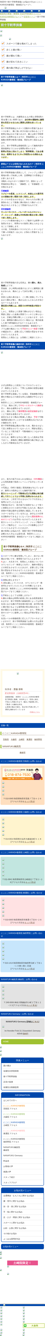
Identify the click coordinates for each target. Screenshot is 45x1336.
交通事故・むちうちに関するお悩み (18, 1196)
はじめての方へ (10, 1100)
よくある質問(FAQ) (11, 1239)
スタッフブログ (10, 1183)
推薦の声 (7, 1172)
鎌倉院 (22, 753)
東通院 (29, 739)
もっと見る (29, 801)
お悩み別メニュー (10, 1246)
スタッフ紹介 (9, 1177)
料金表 (6, 1161)
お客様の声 (8, 1166)
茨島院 (6, 739)
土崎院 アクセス (14, 1123)
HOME (6, 1042)
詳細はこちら (35, 712)
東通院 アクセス (14, 1132)
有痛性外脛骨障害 (11, 1071)
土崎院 (21, 739)
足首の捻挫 (8, 1082)
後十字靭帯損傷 (10, 1076)
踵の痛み (7, 1066)
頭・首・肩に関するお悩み (14, 1206)
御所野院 (38, 739)
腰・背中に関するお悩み (13, 1201)
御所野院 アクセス (14, 1140)
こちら (36, 1022)
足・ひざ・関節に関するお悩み (16, 1217)
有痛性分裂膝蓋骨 (11, 1087)
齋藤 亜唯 (18, 689)
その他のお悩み (10, 1234)
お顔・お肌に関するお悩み (14, 1228)
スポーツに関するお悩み (13, 1223)
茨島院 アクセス (14, 1107)
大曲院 (14, 739)
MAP (25, 1034)
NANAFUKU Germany (13, 1156)
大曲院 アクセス (14, 1115)
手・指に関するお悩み (13, 1212)
